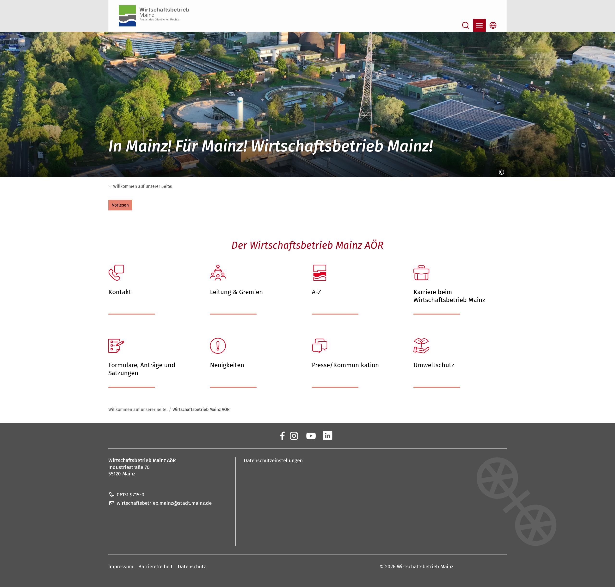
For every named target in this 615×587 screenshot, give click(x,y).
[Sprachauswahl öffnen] (493, 25)
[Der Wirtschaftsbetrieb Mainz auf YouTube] (310, 435)
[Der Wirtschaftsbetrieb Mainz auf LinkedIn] (327, 435)
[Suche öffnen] (465, 25)
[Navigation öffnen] (479, 25)
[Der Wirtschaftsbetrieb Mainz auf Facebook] (282, 435)
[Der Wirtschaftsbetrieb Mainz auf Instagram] (293, 435)
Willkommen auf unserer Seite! (142, 186)
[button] (120, 205)
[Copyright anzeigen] (501, 172)
